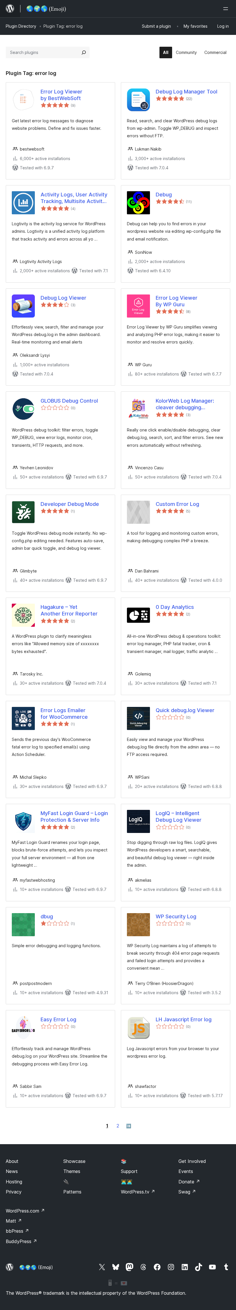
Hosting (14, 1182)
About (12, 1161)
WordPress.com (25, 1211)
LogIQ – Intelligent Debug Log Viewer (178, 816)
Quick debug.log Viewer (185, 710)
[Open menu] (227, 8)
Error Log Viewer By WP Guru (176, 301)
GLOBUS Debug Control (69, 401)
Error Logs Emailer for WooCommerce (64, 713)
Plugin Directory (21, 26)
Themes (71, 1171)
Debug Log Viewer (63, 298)
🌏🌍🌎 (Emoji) (36, 1267)
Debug (164, 195)
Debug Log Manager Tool (186, 92)
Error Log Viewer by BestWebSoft (61, 95)
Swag (187, 1192)
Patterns (72, 1192)
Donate (189, 1182)
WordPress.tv (138, 1192)
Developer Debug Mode (70, 504)
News (12, 1171)
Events (185, 1171)
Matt (14, 1221)
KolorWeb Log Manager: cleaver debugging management (185, 404)
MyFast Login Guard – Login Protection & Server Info (74, 816)
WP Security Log (176, 916)
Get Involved (192, 1161)
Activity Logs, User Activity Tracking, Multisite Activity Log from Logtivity (74, 198)
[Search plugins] (84, 52)
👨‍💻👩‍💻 (126, 1182)
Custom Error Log (177, 504)
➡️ (128, 1125)
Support (129, 1171)
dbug (47, 916)
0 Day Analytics (175, 607)
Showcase (74, 1161)
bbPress (17, 1231)
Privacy (14, 1192)
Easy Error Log (58, 1019)
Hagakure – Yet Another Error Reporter (69, 610)
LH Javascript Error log (184, 1019)
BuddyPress (21, 1241)
